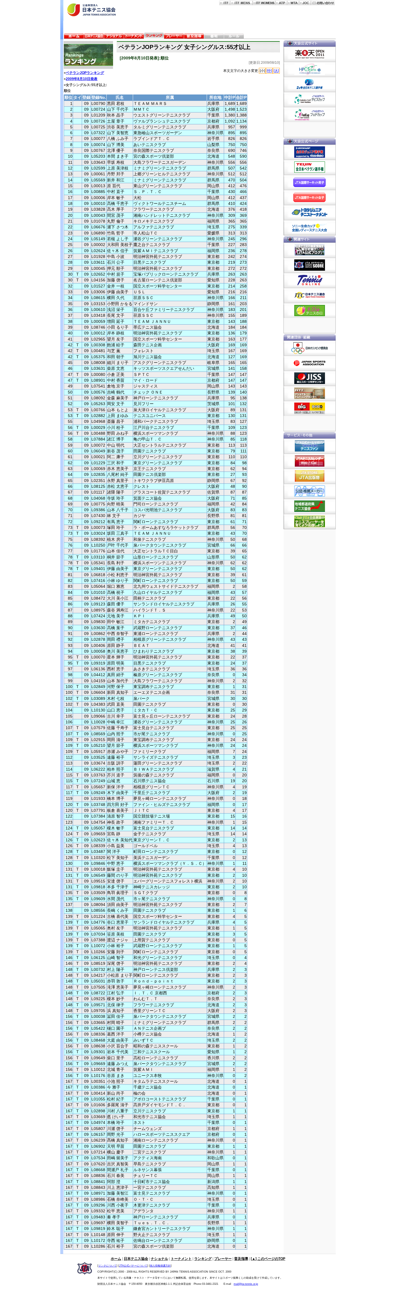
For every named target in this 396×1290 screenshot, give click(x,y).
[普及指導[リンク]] (194, 36)
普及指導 (241, 1259)
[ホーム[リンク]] (74, 36)
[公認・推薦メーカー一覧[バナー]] (309, 491)
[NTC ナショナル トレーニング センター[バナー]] (309, 393)
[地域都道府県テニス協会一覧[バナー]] (309, 506)
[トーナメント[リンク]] (134, 36)
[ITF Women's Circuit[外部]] (264, 3)
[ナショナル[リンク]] (114, 36)
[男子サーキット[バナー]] (309, 182)
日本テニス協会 (136, 1259)
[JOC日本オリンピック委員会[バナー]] (309, 348)
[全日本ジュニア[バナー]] (309, 152)
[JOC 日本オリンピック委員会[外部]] (305, 3)
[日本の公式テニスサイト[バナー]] (309, 295)
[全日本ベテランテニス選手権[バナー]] (309, 167)
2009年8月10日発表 (81, 79)
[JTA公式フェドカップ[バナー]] (309, 114)
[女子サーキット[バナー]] (309, 197)
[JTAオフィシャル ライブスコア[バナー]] (309, 265)
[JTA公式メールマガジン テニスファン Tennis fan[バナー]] (309, 446)
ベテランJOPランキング (85, 73)
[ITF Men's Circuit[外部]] (241, 3)
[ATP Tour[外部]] (281, 3)
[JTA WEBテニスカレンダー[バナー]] (309, 461)
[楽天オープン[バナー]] (309, 54)
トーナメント (181, 1259)
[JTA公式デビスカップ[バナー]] (309, 99)
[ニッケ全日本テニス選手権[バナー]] (309, 84)
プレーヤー (223, 1259)
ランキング (203, 1259)
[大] (276, 71)
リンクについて (107, 1265)
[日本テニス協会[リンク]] (94, 36)
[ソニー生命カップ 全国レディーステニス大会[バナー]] (309, 227)
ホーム (116, 1259)
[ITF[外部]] (224, 3)
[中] (269, 71)
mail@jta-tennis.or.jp (246, 1283)
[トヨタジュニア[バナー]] (309, 212)
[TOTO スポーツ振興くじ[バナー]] (309, 408)
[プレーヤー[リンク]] (174, 36)
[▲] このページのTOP (268, 1259)
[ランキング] (86, 55)
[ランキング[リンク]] (154, 36)
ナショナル (159, 1259)
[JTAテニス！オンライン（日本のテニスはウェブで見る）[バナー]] (309, 280)
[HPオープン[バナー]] (309, 69)
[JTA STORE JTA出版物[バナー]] (309, 476)
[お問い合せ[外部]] (323, 3)
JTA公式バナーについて (133, 1265)
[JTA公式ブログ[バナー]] (309, 250)
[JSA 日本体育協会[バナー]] (309, 363)
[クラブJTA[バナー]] (309, 521)
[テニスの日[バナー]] (309, 310)
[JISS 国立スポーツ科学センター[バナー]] (309, 378)
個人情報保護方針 (160, 1265)
